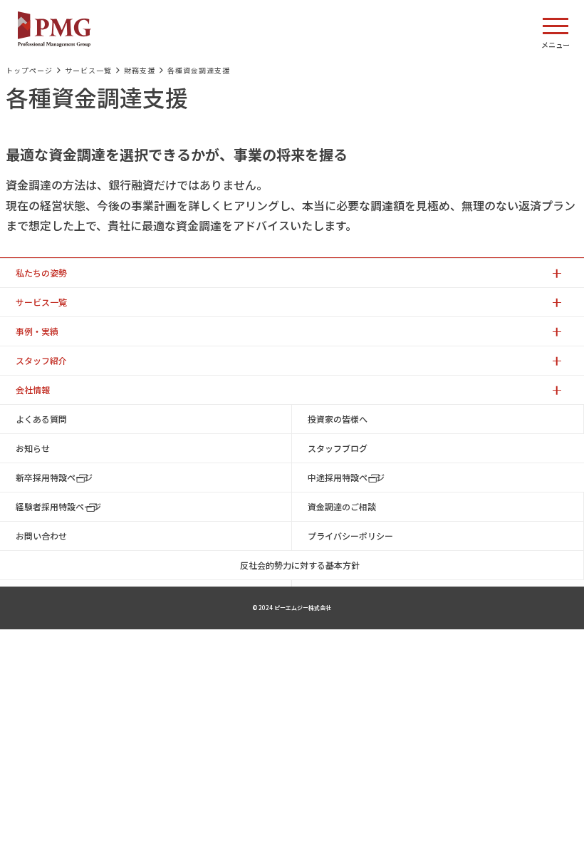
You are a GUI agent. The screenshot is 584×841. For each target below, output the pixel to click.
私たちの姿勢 (41, 273)
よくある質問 (41, 419)
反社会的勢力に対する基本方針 (300, 565)
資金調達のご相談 (342, 506)
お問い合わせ (41, 536)
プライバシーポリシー (350, 536)
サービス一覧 (88, 70)
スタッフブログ (337, 448)
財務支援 (139, 70)
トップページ (29, 70)
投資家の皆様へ (337, 419)
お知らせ (33, 448)
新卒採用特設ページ (54, 477)
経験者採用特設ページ (58, 506)
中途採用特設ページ (346, 477)
